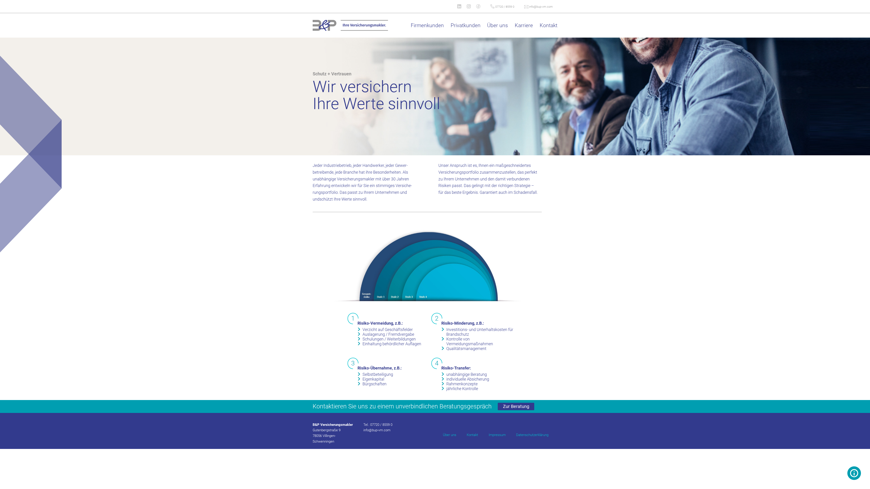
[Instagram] (471, 6)
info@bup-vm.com (540, 6)
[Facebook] (481, 6)
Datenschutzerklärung (532, 435)
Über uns (449, 435)
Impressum (497, 435)
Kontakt (472, 435)
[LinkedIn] (462, 6)
